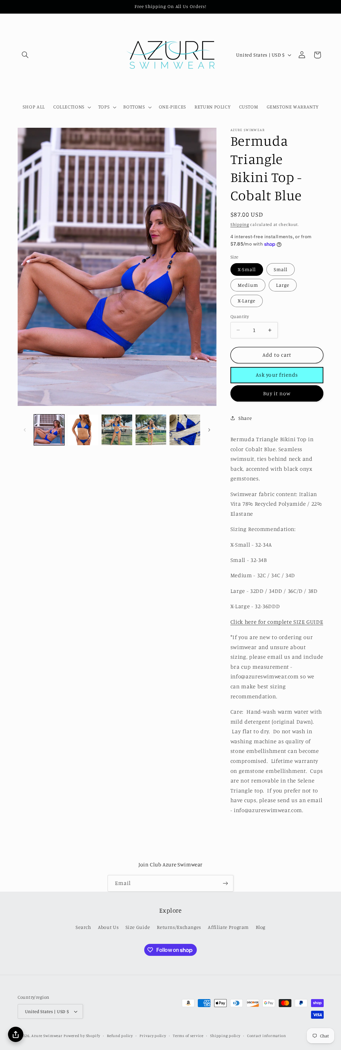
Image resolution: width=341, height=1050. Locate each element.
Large (282, 285)
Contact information (266, 1035)
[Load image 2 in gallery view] (83, 430)
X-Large (246, 300)
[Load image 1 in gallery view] (49, 430)
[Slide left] (25, 430)
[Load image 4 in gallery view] (151, 430)
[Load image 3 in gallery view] (117, 430)
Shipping (239, 224)
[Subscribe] (225, 883)
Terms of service (188, 1035)
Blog (261, 927)
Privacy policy (153, 1035)
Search (83, 927)
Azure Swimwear (46, 1035)
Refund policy (120, 1035)
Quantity (239, 316)
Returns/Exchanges (179, 927)
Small (280, 269)
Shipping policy (225, 1035)
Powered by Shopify (82, 1035)
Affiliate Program (228, 927)
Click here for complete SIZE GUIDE (276, 621)
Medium (248, 285)
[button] (25, 55)
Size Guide (138, 927)
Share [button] (245, 418)
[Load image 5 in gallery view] (185, 430)
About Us (108, 927)
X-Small (247, 269)
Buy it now (277, 393)
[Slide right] (209, 430)
